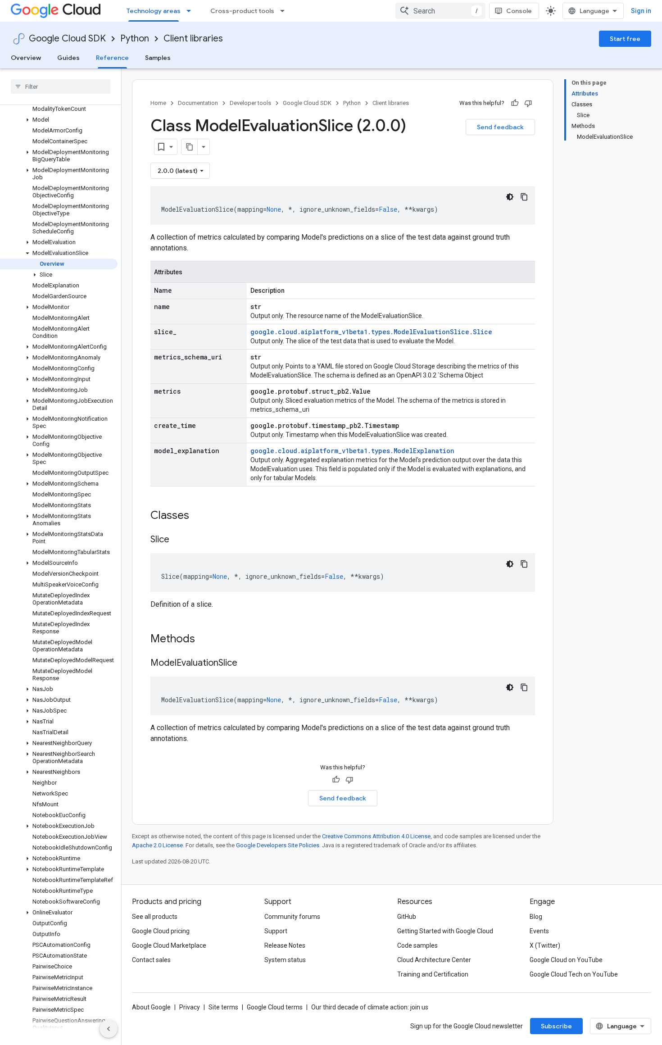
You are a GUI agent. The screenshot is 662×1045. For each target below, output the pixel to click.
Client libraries (193, 38)
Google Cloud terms (275, 1007)
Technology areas (154, 11)
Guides (68, 58)
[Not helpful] (528, 103)
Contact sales (151, 959)
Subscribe (556, 1026)
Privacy (189, 1007)
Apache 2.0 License (157, 845)
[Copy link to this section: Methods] (207, 639)
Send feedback (500, 127)
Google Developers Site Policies (277, 845)
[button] (59, 119)
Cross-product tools (242, 11)
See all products (154, 916)
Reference (112, 58)
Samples (158, 58)
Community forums (292, 916)
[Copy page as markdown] (189, 146)
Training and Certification (432, 974)
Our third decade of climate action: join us (369, 1007)
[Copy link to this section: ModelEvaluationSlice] (246, 663)
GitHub (406, 916)
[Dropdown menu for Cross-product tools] (285, 11)
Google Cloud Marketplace (169, 945)
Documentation (198, 103)
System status (285, 959)
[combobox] (440, 11)
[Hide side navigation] (109, 1029)
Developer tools (250, 103)
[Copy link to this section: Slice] (178, 540)
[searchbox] (60, 86)
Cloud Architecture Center (434, 959)
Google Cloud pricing (161, 931)
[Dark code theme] (510, 197)
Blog (536, 916)
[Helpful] (514, 103)
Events (539, 931)
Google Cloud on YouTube (566, 959)
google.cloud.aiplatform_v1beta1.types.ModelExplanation (352, 450)
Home (158, 103)
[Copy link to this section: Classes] (201, 516)
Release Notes (284, 945)
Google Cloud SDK (67, 38)
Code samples (417, 945)
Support (275, 931)
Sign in (641, 10)
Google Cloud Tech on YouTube (574, 974)
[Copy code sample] (524, 197)
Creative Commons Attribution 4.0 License (376, 836)
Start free (625, 39)
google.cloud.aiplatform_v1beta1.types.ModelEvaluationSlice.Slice (371, 331)
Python (134, 38)
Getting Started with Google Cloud (445, 931)
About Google (151, 1007)
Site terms (223, 1007)
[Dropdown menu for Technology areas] (191, 11)
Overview (26, 58)
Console (519, 11)
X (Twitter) (545, 945)
